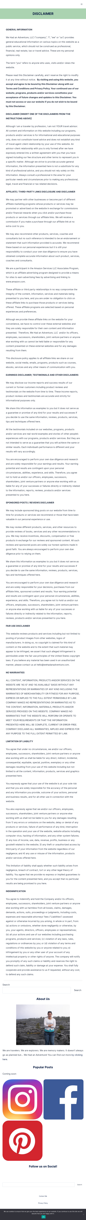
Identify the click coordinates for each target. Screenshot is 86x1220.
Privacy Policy (43, 1203)
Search (6, 984)
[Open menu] (81, 4)
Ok (43, 1217)
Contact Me (43, 1196)
